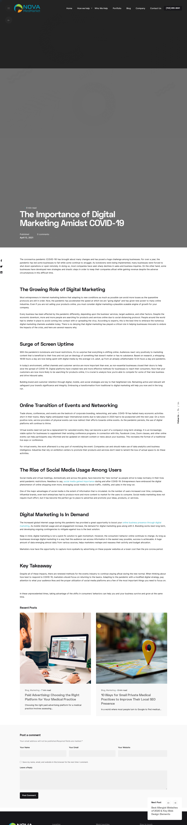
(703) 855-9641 (173, 8)
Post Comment (29, 795)
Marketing (34, 690)
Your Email (73, 747)
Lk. (178, 403)
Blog (22, 208)
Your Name (25, 747)
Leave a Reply (26, 767)
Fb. (178, 409)
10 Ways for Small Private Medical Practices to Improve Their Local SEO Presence (128, 699)
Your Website (124, 747)
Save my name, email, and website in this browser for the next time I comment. (55, 762)
